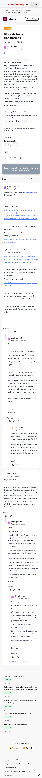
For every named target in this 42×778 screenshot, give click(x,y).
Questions (8, 12)
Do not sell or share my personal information (18, 771)
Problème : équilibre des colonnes (16, 724)
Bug (6, 152)
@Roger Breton (29, 192)
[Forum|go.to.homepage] (15, 4)
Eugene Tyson (12, 186)
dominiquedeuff (12, 46)
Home (6, 10)
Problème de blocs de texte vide (15, 676)
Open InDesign (32, 19)
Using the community (11, 764)
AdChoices (10, 775)
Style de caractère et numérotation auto (17, 714)
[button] (4, 5)
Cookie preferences (10, 767)
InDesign (28, 10)
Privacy (30, 764)
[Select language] (27, 4)
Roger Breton (19, 427)
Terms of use (22, 764)
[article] (21, 259)
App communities (17, 10)
